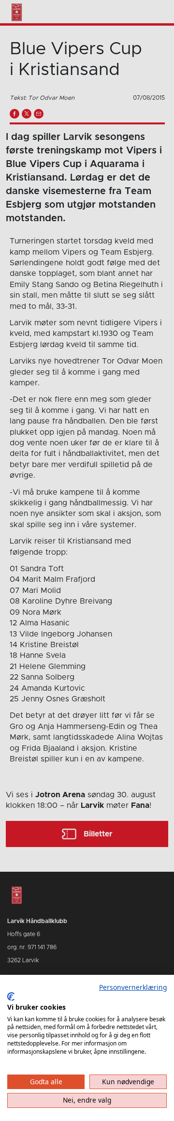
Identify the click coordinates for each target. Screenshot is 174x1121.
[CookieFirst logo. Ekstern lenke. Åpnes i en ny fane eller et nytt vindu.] (10, 996)
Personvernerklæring (133, 987)
